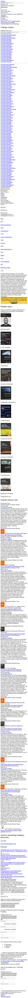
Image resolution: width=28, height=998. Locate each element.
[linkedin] (4, 507)
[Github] (9, 507)
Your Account (4, 22)
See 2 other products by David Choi (10, 790)
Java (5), (12, 850)
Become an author (17, 873)
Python (23, 855)
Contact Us (7, 868)
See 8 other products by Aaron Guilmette (12, 705)
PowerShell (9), (5, 850)
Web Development (11, 858)
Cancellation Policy (18, 864)
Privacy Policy (17, 862)
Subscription (4, 7)
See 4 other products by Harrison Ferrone (12, 764)
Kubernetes (14, 855)
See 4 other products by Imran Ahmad (11, 535)
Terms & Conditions (18, 961)
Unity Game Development (16, 857)
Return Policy (4, 865)
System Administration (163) (8, 843)
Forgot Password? (6, 996)
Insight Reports (5, 872)
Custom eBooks (13, 872)
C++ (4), (23, 850)
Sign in (3, 21)
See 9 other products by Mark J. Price (11, 609)
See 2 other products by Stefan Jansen (11, 728)
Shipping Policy (8, 864)
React (19, 855)
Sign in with (14, 903)
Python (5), (18, 850)
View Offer (14, 303)
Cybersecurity (5, 857)
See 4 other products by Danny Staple (11, 830)
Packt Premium (12, 879)
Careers (3, 873)
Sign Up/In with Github (10, 918)
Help (2, 868)
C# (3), (5, 851)
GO (2, 893)
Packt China (8, 873)
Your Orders (11, 22)
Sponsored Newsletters (7, 876)
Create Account (15, 21)
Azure (4, 858)
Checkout (3, 15)
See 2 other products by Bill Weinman (11, 669)
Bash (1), (9, 851)
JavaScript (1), (20, 851)
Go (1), (14, 851)
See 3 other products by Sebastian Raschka (13, 634)
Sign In (2, 995)
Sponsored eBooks (19, 876)
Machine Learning (6, 855)
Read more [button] (4, 527)
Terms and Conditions (7, 862)
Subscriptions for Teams (7, 871)
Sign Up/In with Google (11, 916)
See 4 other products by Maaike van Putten (12, 566)
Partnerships (17, 871)
